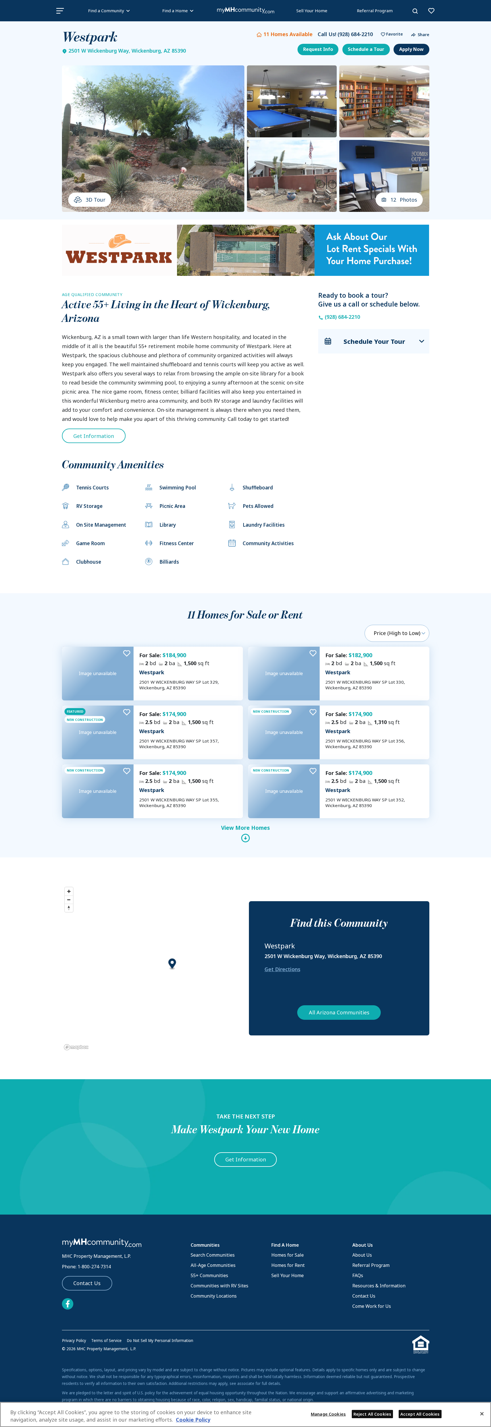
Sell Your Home (311, 10)
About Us (362, 1255)
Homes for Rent (288, 1265)
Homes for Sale (287, 1255)
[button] (390, 34)
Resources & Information (378, 1286)
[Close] (482, 1414)
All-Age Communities (213, 1265)
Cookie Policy (193, 1419)
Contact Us (87, 1283)
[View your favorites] (431, 11)
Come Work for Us (371, 1306)
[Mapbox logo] (76, 1047)
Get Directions (282, 969)
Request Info (318, 49)
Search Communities (213, 1255)
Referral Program (375, 10)
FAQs (357, 1275)
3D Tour (95, 199)
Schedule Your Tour (374, 341)
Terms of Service (106, 1340)
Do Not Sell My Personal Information (160, 1340)
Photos (403, 199)
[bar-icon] (60, 10)
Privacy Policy (74, 1340)
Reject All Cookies (372, 1414)
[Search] (415, 11)
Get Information (93, 436)
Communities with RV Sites (219, 1286)
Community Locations (214, 1296)
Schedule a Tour (366, 49)
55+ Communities (209, 1275)
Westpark (151, 672)
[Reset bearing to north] (69, 908)
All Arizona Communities (339, 1012)
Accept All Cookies (420, 1414)
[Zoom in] (69, 891)
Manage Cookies (328, 1414)
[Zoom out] (69, 900)
